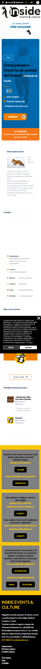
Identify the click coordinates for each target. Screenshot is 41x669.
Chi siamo (6, 657)
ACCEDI (20, 469)
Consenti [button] (28, 347)
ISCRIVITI (20, 513)
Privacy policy (8, 649)
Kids (8, 57)
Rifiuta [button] (11, 347)
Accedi (10, 2)
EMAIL (12, 584)
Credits (5, 663)
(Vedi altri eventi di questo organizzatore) (17, 262)
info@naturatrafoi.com (16, 106)
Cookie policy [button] (19, 342)
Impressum (7, 646)
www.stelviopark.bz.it (25, 296)
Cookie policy (8, 651)
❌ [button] (39, 318)
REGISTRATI (20, 483)
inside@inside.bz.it (20, 640)
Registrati (19, 2)
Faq (3, 660)
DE (32, 2)
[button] (3, 2)
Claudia (7, 80)
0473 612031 (13, 97)
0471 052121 (7, 640)
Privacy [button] (30, 342)
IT (26, 2)
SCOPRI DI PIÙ (20, 571)
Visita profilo (19, 377)
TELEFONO (27, 584)
